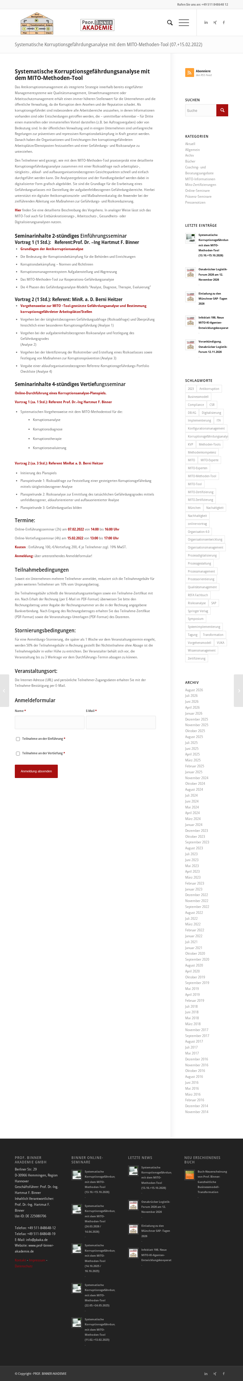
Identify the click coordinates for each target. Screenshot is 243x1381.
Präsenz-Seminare (198, 196)
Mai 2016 (192, 1088)
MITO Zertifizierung (200, 499)
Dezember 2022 (196, 894)
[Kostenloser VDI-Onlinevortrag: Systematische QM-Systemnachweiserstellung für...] (238, 690)
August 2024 (194, 789)
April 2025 (192, 754)
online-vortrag (197, 523)
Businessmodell (198, 396)
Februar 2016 (194, 1099)
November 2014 (196, 1111)
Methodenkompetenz (202, 452)
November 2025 (196, 724)
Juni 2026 (192, 701)
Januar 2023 (193, 889)
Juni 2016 (192, 1082)
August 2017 (194, 1041)
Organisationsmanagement (205, 547)
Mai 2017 (192, 1053)
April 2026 (192, 707)
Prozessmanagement (201, 571)
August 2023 (194, 848)
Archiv (189, 155)
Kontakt (20, 1260)
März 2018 (193, 1023)
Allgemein (192, 149)
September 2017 (197, 1035)
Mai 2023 (192, 865)
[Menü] (181, 22)
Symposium (196, 618)
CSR (212, 404)
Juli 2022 (191, 918)
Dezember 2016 (196, 1059)
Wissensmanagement (201, 650)
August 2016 (194, 1076)
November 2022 (196, 900)
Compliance (196, 404)
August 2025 (194, 736)
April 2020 (192, 971)
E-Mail (91, 710)
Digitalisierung (211, 412)
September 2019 (197, 982)
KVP (190, 444)
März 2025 (193, 760)
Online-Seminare (197, 190)
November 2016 (196, 1064)
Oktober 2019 (195, 977)
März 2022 (193, 924)
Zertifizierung (196, 658)
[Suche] (167, 22)
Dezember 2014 (196, 1105)
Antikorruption (209, 388)
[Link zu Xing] (214, 22)
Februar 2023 (194, 883)
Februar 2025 (194, 766)
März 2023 (193, 877)
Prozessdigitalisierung (202, 555)
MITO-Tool (195, 484)
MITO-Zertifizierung (200, 492)
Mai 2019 (192, 988)
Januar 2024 (193, 824)
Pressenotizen (195, 202)
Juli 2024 (191, 795)
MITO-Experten (197, 468)
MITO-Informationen (200, 178)
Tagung (192, 634)
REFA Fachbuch (198, 595)
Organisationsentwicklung (205, 539)
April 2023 (192, 871)
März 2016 (193, 1094)
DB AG (192, 412)
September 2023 (197, 842)
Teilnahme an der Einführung (43, 738)
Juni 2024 (192, 801)
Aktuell (190, 143)
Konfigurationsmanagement (206, 428)
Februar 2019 (194, 1000)
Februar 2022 (194, 930)
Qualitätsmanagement (202, 587)
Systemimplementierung (204, 626)
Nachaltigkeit (214, 507)
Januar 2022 (193, 935)
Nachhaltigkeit (197, 515)
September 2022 (197, 906)
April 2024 (192, 812)
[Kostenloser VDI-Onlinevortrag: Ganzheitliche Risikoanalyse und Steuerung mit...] (4, 690)
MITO (191, 460)
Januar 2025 (193, 771)
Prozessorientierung (201, 579)
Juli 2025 (191, 742)
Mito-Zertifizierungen (200, 184)
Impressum (37, 1260)
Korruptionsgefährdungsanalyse (208, 436)
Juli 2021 (191, 941)
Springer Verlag (198, 611)
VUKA (220, 642)
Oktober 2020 (195, 953)
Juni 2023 (192, 859)
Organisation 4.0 (198, 531)
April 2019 (192, 994)
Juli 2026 (191, 695)
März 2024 (193, 818)
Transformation (213, 634)
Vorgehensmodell (199, 642)
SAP (213, 603)
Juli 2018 (191, 1006)
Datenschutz (24, 1266)
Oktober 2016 (195, 1070)
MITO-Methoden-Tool (202, 476)
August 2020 (194, 965)
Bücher (190, 161)
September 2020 (197, 959)
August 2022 (194, 912)
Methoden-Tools (209, 444)
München (194, 507)
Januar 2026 (193, 713)
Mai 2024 (192, 807)
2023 (191, 388)
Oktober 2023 (195, 836)
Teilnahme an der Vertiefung (43, 753)
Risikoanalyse (197, 603)
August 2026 (194, 689)
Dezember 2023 (196, 830)
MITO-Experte (209, 460)
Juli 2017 (191, 1047)
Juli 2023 (191, 853)
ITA (219, 420)
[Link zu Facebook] (223, 22)
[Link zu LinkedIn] (206, 22)
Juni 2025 (192, 748)
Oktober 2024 (195, 783)
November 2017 (196, 1029)
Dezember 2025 (196, 719)
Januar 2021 (193, 947)
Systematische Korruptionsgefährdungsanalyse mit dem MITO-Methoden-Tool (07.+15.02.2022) (108, 44)
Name (20, 710)
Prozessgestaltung (199, 563)
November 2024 (196, 777)
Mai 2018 (192, 1017)
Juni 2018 (192, 1012)
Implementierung (199, 420)
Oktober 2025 (195, 730)
